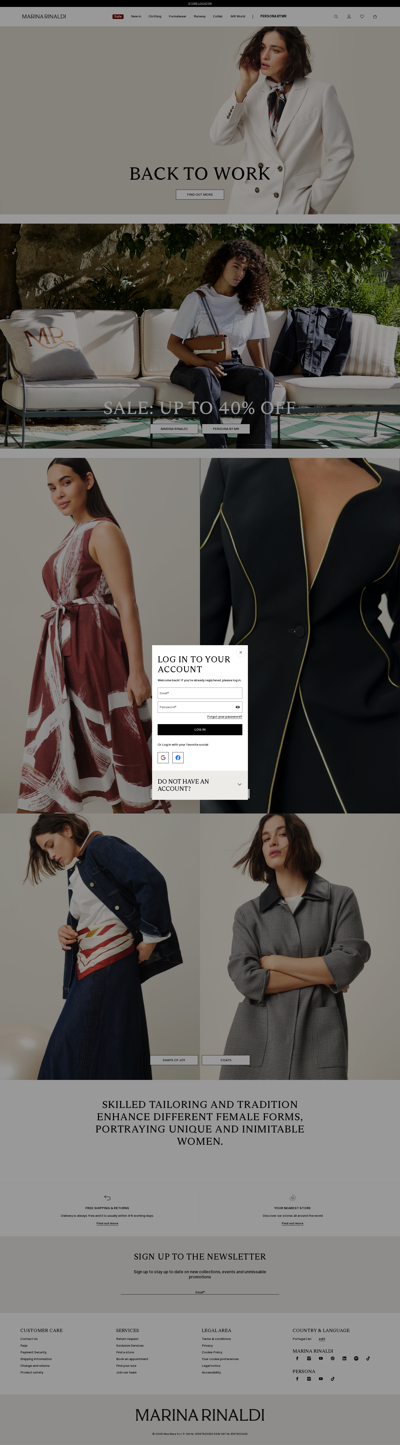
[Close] (241, 652)
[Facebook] (178, 757)
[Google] (163, 757)
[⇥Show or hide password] (238, 707)
